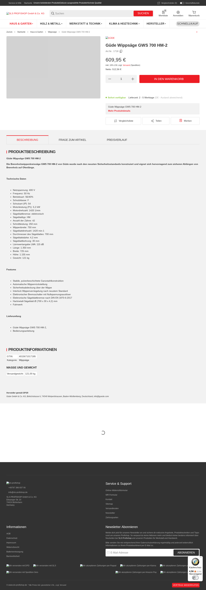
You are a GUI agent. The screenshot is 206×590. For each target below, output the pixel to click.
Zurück (9, 32)
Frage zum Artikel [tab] (72, 139)
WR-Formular (111, 495)
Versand (127, 65)
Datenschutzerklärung (150, 543)
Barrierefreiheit (12, 556)
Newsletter (110, 513)
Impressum (11, 543)
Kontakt (109, 499)
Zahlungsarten (112, 517)
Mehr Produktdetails (119, 110)
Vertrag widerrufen (186, 585)
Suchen (143, 13)
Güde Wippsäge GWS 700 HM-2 (76, 32)
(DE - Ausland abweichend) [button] (169, 97)
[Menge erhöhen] (133, 79)
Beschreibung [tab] (27, 139)
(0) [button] (169, 3)
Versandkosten (112, 508)
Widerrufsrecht (12, 547)
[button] (156, 24)
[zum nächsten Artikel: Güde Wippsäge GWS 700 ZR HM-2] (197, 32)
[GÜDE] (110, 37)
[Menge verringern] (109, 79)
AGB (8, 534)
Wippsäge (52, 32)
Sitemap (109, 504)
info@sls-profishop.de (18, 492)
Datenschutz (11, 538)
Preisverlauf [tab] (117, 139)
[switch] (195, 578)
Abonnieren (186, 552)
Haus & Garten (36, 32)
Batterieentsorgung (14, 552)
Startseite (28, 3)
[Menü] (201, 558)
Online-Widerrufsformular (117, 490)
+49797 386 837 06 (17, 487)
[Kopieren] (121, 51)
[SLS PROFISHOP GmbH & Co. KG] (25, 13)
